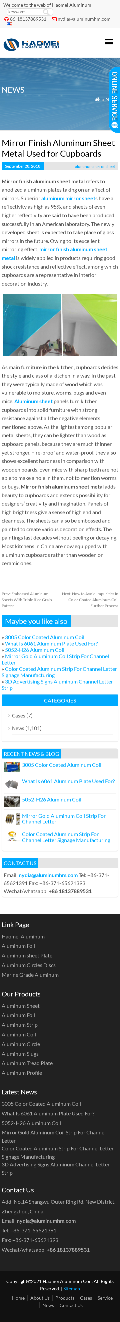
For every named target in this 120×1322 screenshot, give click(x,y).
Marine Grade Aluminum (30, 974)
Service (105, 1298)
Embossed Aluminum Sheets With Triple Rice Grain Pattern (27, 599)
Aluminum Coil (19, 1034)
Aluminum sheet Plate (27, 955)
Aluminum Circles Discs (29, 965)
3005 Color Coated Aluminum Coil (44, 637)
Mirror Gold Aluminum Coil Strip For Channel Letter (64, 818)
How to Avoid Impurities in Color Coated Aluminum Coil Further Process (90, 599)
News (18, 728)
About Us (40, 1298)
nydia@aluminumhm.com (84, 19)
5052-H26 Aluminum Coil (34, 650)
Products (64, 1298)
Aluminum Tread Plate (27, 1063)
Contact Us (71, 1305)
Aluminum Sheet (21, 1005)
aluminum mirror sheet (95, 166)
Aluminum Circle (21, 1044)
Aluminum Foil (18, 945)
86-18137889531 (28, 19)
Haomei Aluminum (23, 936)
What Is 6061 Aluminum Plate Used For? (51, 643)
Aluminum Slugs (20, 1053)
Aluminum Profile (22, 1072)
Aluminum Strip (20, 1024)
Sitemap (71, 1288)
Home (18, 1298)
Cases (18, 715)
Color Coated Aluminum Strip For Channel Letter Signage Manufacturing (66, 837)
